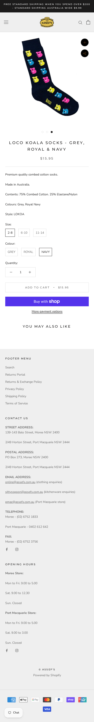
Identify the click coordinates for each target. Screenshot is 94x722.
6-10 (24, 233)
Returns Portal (15, 375)
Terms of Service (16, 403)
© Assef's (47, 669)
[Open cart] (88, 22)
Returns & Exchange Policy (23, 382)
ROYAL (28, 252)
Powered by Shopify (47, 675)
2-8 (10, 233)
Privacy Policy (14, 389)
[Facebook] (6, 549)
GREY (11, 252)
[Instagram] (16, 549)
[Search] (80, 22)
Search (9, 367)
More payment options (47, 311)
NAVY (46, 252)
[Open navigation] (6, 22)
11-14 (40, 233)
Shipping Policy (15, 396)
